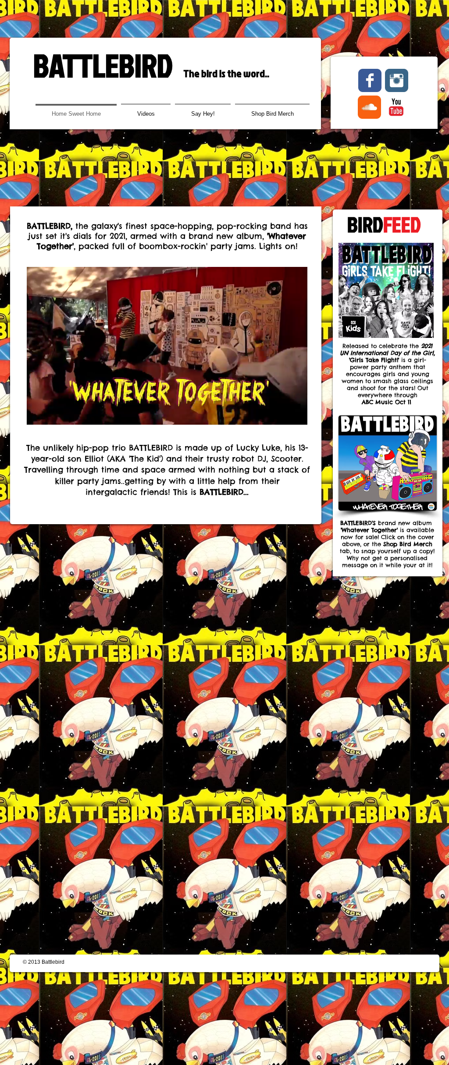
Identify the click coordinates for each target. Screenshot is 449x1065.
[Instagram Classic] (396, 80)
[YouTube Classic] (396, 107)
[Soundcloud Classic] (369, 107)
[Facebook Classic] (369, 80)
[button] (296, 415)
